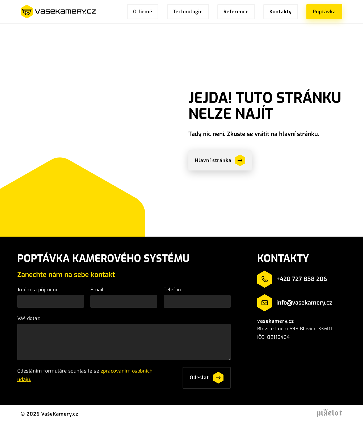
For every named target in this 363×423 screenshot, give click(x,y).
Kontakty (280, 11)
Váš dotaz (28, 318)
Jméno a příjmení (37, 290)
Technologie (188, 11)
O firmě (142, 11)
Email (97, 290)
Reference (236, 11)
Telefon (172, 290)
